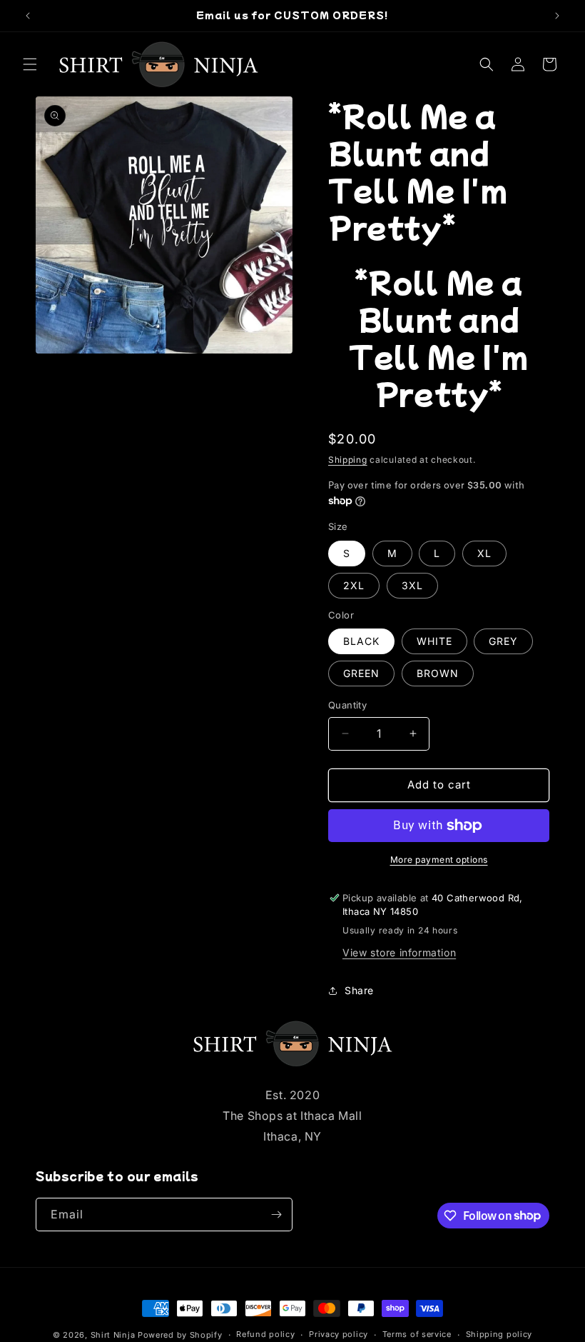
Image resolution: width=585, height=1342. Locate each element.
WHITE (434, 641)
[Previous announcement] (28, 15)
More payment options (439, 859)
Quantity (347, 705)
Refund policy (265, 1334)
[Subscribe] (276, 1214)
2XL (354, 585)
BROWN (438, 673)
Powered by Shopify (180, 1335)
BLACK (361, 641)
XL (484, 553)
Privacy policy (338, 1334)
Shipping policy (499, 1334)
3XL (412, 585)
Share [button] (359, 990)
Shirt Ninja (114, 1335)
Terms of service (417, 1334)
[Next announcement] (557, 15)
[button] (30, 64)
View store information (399, 952)
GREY (503, 641)
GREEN (361, 673)
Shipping (347, 459)
